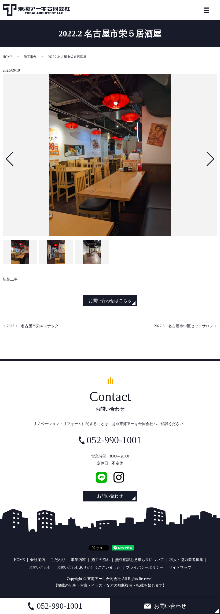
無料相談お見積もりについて (139, 560)
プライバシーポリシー (144, 567)
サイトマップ (180, 567)
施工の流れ (100, 560)
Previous (5, 156)
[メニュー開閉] (206, 10)
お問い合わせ (110, 496)
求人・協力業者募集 (186, 560)
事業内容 (78, 560)
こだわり (57, 560)
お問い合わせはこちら (110, 300)
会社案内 (37, 560)
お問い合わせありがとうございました (88, 567)
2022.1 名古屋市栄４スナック (32, 326)
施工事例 (30, 57)
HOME (7, 57)
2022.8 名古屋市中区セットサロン (183, 326)
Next (214, 156)
